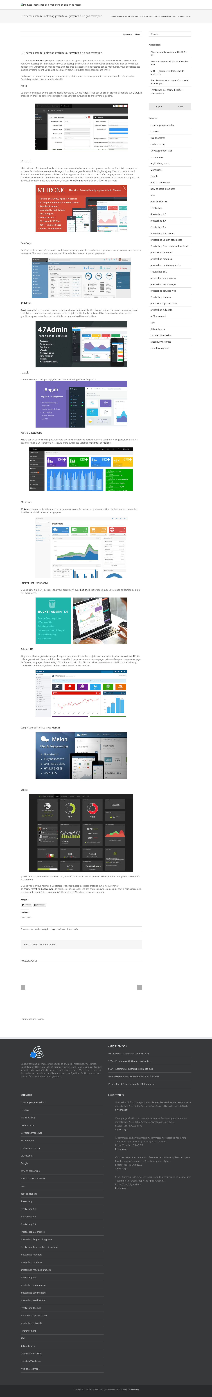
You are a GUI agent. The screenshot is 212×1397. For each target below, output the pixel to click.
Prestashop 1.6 (158, 214)
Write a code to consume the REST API (128, 1053)
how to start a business (163, 188)
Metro (24, 439)
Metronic (25, 168)
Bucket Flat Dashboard (34, 583)
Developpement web (123, 16)
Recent (180, 106)
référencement (158, 316)
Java (153, 195)
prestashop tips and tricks (164, 303)
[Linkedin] (120, 945)
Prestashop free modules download (169, 246)
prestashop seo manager (163, 277)
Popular (159, 106)
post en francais (159, 201)
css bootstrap (137, 16)
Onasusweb (133, 1389)
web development (160, 348)
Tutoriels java (158, 328)
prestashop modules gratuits (166, 265)
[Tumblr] (110, 945)
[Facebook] (95, 945)
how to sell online (160, 182)
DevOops (25, 250)
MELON (56, 727)
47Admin (25, 309)
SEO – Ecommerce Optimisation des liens (129, 1061)
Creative (155, 131)
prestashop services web (163, 290)
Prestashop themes (161, 297)
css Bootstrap (158, 137)
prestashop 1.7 (158, 220)
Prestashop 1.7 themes (163, 233)
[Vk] (130, 945)
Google (154, 176)
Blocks (24, 789)
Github (136, 92)
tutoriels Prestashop (161, 335)
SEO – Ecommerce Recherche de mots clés (130, 1068)
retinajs (107, 442)
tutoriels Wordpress (161, 341)
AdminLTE (130, 656)
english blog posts (160, 163)
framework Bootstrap (35, 60)
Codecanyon (47, 888)
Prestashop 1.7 (158, 227)
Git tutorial (156, 169)
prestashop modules (161, 252)
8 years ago (121, 1109)
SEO (153, 322)
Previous (127, 34)
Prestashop (156, 207)
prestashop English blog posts (166, 239)
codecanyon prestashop (163, 125)
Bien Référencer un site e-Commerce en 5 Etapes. (134, 1076)
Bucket (83, 589)
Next (137, 34)
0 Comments (72, 929)
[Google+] (115, 945)
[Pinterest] (105, 945)
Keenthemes (76, 180)
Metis (85, 92)
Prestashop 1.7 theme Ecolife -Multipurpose (131, 1084)
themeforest (30, 888)
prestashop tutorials (161, 309)
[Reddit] (125, 945)
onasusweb (28, 929)
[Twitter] (100, 945)
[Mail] (135, 945)
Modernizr (94, 442)
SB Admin (25, 509)
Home (113, 16)
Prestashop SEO (159, 271)
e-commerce (157, 156)
